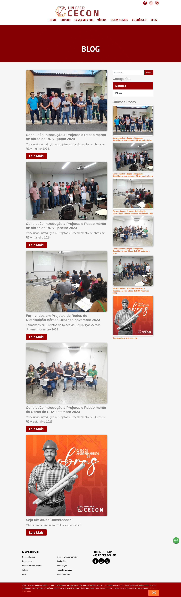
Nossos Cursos (28, 556)
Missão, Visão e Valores (32, 565)
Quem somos (119, 20)
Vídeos (102, 20)
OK (153, 592)
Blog (153, 20)
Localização (62, 565)
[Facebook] (145, 3)
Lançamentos (83, 20)
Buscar (149, 72)
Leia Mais (36, 155)
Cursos (65, 20)
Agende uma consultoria (67, 556)
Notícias (120, 85)
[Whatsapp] (157, 3)
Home (53, 20)
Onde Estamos (63, 574)
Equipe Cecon (62, 561)
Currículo (139, 20)
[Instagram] (151, 3)
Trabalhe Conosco (64, 569)
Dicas (118, 93)
